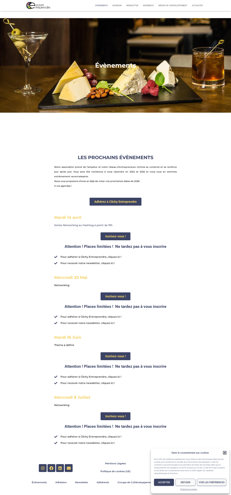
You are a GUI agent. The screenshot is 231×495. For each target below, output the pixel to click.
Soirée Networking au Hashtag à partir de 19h (83, 225)
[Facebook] (51, 468)
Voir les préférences (212, 482)
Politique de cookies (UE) (115, 471)
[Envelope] (69, 468)
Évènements (101, 5)
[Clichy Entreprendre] (38, 5)
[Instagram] (43, 468)
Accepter (164, 482)
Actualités (197, 5)
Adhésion (117, 5)
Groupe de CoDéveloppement (172, 5)
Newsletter (132, 5)
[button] (224, 452)
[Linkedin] (60, 468)
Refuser (185, 482)
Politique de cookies (188, 489)
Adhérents (148, 5)
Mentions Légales (115, 463)
